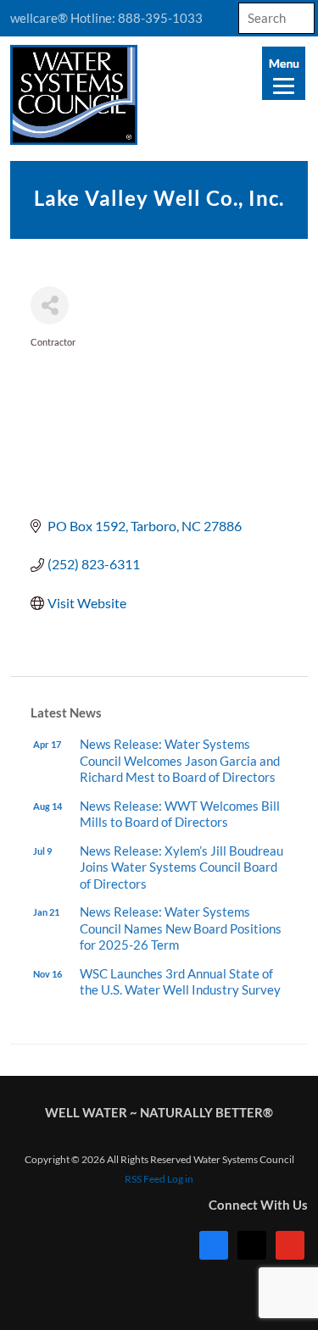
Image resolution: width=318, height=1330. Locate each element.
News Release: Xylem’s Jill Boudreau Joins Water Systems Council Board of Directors (181, 867)
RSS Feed (145, 1178)
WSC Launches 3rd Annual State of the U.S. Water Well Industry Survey (180, 982)
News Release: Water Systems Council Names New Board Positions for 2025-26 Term (181, 928)
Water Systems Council (159, 94)
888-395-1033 (160, 17)
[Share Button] (50, 305)
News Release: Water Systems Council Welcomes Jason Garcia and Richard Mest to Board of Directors (180, 760)
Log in (180, 1178)
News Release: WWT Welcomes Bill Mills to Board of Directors (180, 814)
